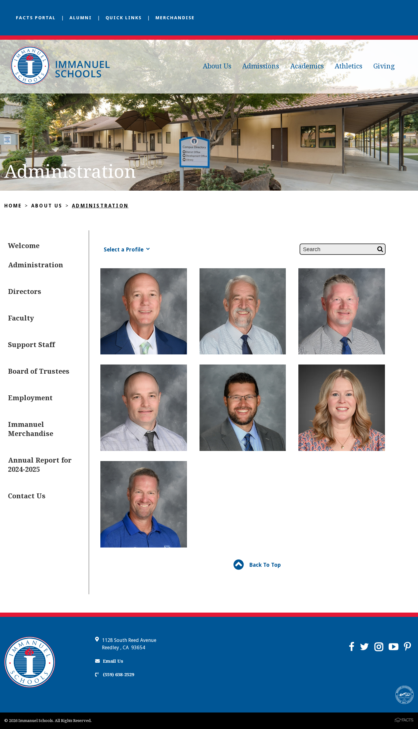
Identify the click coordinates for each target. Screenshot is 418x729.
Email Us (113, 661)
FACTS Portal (36, 17)
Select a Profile (124, 249)
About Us (217, 66)
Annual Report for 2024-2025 (40, 464)
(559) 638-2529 (118, 674)
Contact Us (27, 496)
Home (13, 206)
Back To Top (264, 565)
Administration (100, 206)
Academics (307, 66)
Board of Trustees (38, 371)
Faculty (21, 318)
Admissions (260, 66)
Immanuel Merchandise (30, 429)
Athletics (348, 66)
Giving (384, 66)
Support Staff (31, 345)
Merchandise (175, 17)
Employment (30, 398)
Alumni (80, 17)
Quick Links (124, 17)
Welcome (23, 246)
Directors (24, 291)
